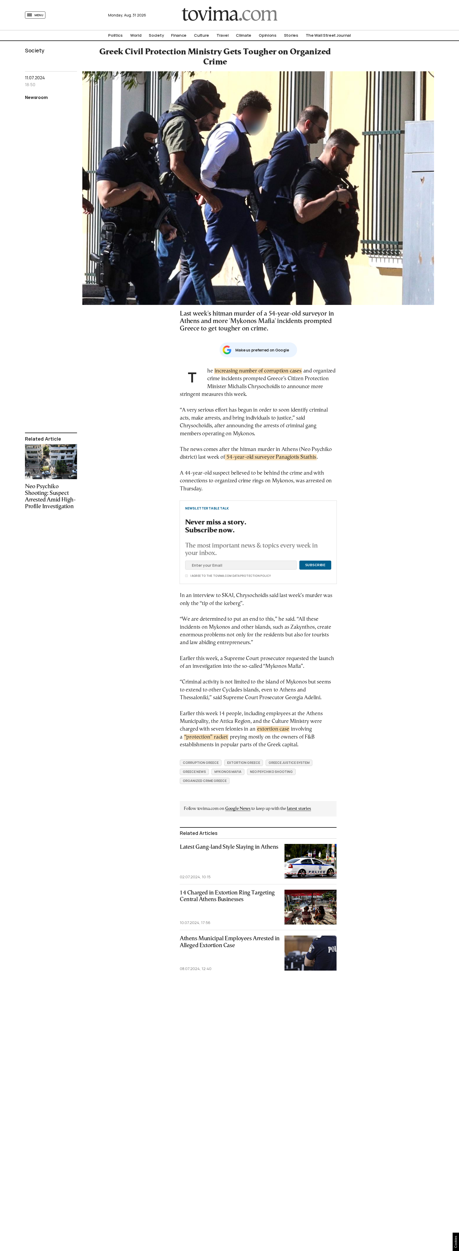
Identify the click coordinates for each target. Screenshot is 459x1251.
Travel (222, 35)
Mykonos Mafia (227, 771)
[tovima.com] (229, 15)
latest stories (299, 809)
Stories (291, 35)
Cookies (456, 1242)
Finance (178, 35)
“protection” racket (206, 737)
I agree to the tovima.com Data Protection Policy (201, 576)
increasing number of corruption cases (258, 371)
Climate (243, 35)
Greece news (194, 771)
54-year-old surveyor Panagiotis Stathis (271, 457)
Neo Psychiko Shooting (271, 771)
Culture (201, 35)
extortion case (273, 729)
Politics (115, 35)
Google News (237, 809)
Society (156, 35)
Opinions (268, 35)
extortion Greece (243, 762)
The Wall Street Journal (328, 35)
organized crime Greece (205, 780)
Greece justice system (289, 762)
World (136, 35)
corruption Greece (201, 762)
